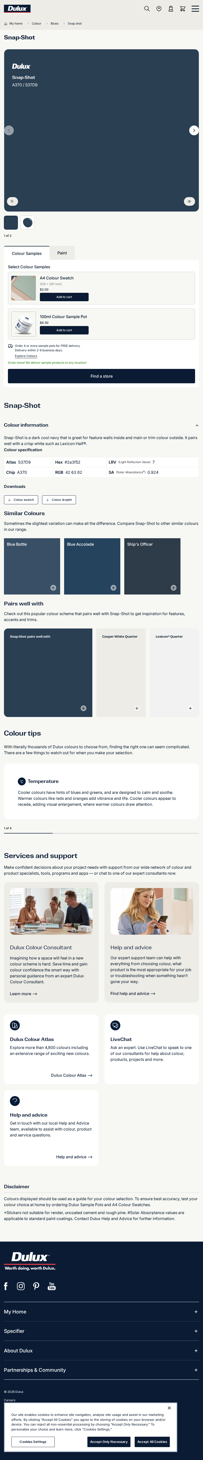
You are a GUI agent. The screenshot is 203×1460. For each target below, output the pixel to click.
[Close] (169, 1407)
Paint (62, 252)
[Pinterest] (36, 1286)
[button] (21, 499)
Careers (9, 1400)
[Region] (159, 9)
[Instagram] (21, 1286)
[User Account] (171, 9)
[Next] (194, 130)
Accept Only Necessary (109, 1442)
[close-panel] (195, 8)
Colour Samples (27, 253)
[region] (90, 1427)
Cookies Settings (33, 1442)
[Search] (147, 9)
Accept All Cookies (152, 1442)
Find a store (102, 376)
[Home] (6, 23)
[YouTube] (51, 1286)
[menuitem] (15, 1311)
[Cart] (184, 9)
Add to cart (64, 297)
